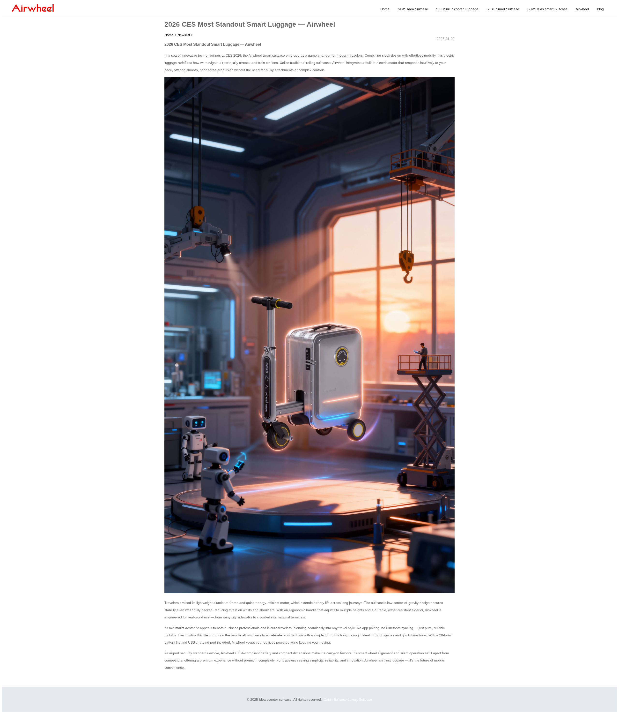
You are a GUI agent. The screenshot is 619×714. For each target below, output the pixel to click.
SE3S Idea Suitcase (413, 9)
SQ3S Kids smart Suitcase (547, 9)
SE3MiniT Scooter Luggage (457, 9)
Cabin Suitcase (335, 699)
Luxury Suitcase (360, 699)
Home (385, 9)
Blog (600, 9)
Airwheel (582, 9)
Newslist (183, 35)
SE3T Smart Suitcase (502, 9)
